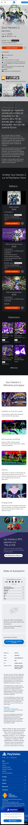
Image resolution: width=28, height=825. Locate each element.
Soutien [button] (4, 783)
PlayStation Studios (6, 767)
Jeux (8, 757)
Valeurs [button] (4, 780)
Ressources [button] (5, 786)
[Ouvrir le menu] (2, 2)
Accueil (3, 757)
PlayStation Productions (7, 769)
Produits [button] (4, 776)
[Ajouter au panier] (12, 47)
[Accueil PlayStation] (14, 2)
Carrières (4, 765)
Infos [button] (3, 761)
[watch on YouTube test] (21, 95)
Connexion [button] (5, 790)
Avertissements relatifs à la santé (11, 708)
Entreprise (4, 771)
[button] (14, 90)
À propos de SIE (5, 763)
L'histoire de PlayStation (7, 773)
